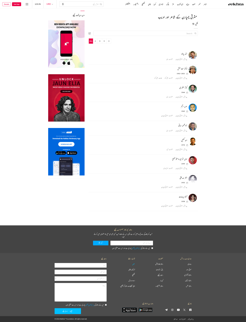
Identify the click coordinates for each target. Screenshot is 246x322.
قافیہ (149, 4)
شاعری (161, 4)
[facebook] (190, 310)
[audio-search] (62, 4)
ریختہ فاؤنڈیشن (159, 264)
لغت (193, 4)
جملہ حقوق (175, 319)
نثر (173, 4)
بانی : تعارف (159, 270)
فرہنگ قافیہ (132, 270)
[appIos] (129, 310)
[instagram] (172, 310)
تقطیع (143, 4)
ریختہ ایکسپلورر (159, 286)
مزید (121, 4)
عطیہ (133, 264)
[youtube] (178, 310)
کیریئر (161, 281)
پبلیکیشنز (127, 4)
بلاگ (167, 4)
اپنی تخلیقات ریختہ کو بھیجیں (127, 286)
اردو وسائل (132, 281)
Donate (6, 4)
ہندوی (189, 264)
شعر (199, 4)
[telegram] (166, 310)
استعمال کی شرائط (182, 319)
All (91, 41)
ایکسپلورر (136, 4)
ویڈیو (187, 4)
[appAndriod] (145, 310)
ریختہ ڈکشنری (187, 275)
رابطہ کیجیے (160, 275)
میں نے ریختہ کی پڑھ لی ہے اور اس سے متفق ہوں (131, 248)
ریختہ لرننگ (188, 281)
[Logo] (235, 4)
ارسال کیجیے (65, 311)
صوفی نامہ (188, 270)
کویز (155, 4)
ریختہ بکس (188, 286)
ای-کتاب (180, 4)
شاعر (205, 4)
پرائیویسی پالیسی (136, 248)
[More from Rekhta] (27, 4)
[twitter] (184, 310)
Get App (16, 4)
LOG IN (38, 4)
